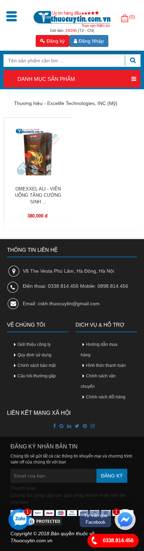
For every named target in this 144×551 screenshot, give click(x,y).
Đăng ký (55, 41)
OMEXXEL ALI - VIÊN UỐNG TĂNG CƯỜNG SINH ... (38, 195)
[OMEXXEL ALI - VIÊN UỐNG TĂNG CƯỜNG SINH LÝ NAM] (38, 151)
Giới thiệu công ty (34, 344)
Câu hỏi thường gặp (36, 376)
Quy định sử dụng (34, 355)
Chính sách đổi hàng (105, 397)
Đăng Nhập (90, 41)
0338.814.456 (117, 540)
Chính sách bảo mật (36, 365)
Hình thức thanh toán (106, 365)
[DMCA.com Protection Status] (36, 521)
